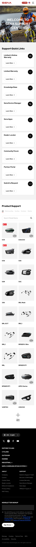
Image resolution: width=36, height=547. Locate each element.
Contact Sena (6, 480)
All (3, 211)
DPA (26, 536)
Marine (30, 211)
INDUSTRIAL (6, 462)
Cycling (17, 211)
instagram (8, 441)
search (31, 218)
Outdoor (23, 211)
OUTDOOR (6, 455)
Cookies (11, 536)
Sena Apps (23, 486)
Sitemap (4, 536)
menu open (33, 3)
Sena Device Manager (26, 483)
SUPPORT (23, 471)
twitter (4, 441)
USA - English (10, 435)
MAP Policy (5, 491)
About (4, 471)
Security (13, 539)
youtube (18, 441)
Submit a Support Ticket (27, 475)
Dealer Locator (6, 483)
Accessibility (5, 539)
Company (5, 475)
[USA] (29, 3)
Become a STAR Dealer (26, 477)
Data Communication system (14, 466)
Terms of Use (26, 517)
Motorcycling (9, 211)
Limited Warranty (25, 480)
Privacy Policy (6, 489)
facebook (13, 441)
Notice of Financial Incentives (22, 520)
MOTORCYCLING (8, 448)
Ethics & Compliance (8, 486)
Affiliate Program (25, 489)
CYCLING (5, 452)
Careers (4, 477)
